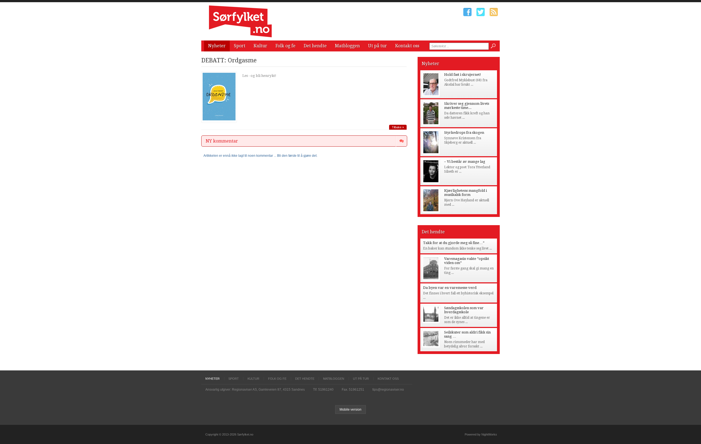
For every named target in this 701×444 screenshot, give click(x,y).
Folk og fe (285, 45)
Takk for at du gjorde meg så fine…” (453, 243)
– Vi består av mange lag (464, 161)
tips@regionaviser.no (388, 389)
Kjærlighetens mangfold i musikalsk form (465, 192)
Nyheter (217, 45)
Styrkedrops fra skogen (464, 132)
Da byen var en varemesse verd (449, 288)
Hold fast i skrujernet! (462, 74)
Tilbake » (398, 127)
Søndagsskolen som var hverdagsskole (464, 310)
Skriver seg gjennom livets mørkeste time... (466, 105)
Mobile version (350, 409)
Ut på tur (377, 45)
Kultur (260, 45)
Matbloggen (347, 45)
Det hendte (315, 45)
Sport (239, 45)
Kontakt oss (407, 45)
